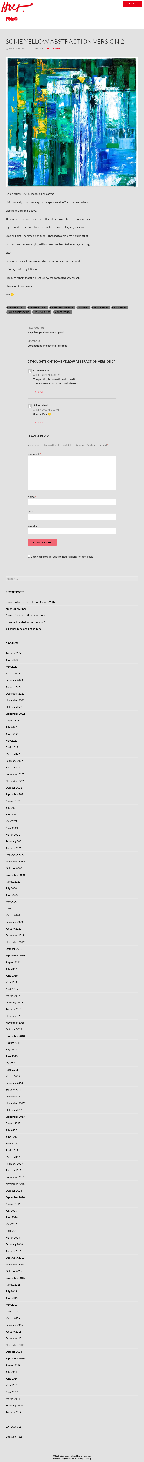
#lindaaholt (101, 307)
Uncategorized (14, 1436)
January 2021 (13, 848)
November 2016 (15, 1183)
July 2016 (11, 1210)
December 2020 (15, 854)
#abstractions (38, 307)
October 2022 (14, 707)
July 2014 (11, 1371)
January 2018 (13, 1089)
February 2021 (14, 841)
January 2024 (13, 653)
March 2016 (13, 1237)
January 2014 (13, 1412)
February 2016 (14, 1244)
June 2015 (12, 1298)
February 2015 (14, 1324)
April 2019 (12, 989)
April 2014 (12, 1392)
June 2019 (12, 975)
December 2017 (15, 1096)
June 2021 (12, 814)
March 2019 (13, 995)
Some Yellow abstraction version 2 (26, 622)
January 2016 (13, 1251)
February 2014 (14, 1405)
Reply (40, 391)
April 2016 (12, 1230)
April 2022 (12, 747)
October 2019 (14, 948)
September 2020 (15, 874)
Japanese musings (16, 608)
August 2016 (13, 1203)
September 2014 (15, 1358)
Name (32, 496)
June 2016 (12, 1217)
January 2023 (13, 686)
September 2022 (15, 713)
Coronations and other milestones (47, 343)
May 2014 (11, 1385)
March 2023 (13, 673)
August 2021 (13, 801)
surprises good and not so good (46, 330)
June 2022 (12, 733)
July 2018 (11, 1049)
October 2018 (14, 1029)
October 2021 (14, 787)
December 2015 (15, 1257)
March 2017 (13, 1156)
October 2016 (14, 1190)
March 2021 (13, 834)
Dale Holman (41, 370)
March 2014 (13, 1398)
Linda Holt (38, 48)
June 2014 (12, 1378)
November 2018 (15, 1022)
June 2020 (12, 895)
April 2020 (12, 908)
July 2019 (11, 968)
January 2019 (13, 1009)
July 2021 (11, 807)
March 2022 (13, 754)
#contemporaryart (63, 307)
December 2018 (15, 1015)
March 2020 (13, 915)
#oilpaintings (62, 312)
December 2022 (15, 693)
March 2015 (13, 1318)
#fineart (84, 307)
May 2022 (11, 740)
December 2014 (15, 1338)
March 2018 (13, 1076)
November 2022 (15, 700)
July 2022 (11, 727)
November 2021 (15, 780)
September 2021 (15, 794)
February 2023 (14, 680)
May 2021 (11, 821)
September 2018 (15, 1036)
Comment (34, 453)
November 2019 (15, 942)
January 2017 (13, 1170)
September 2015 (15, 1277)
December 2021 (15, 774)
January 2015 (13, 1331)
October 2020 (14, 868)
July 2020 (11, 888)
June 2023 (12, 660)
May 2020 (11, 901)
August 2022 (13, 720)
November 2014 (15, 1345)
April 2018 (12, 1069)
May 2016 (11, 1224)
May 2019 (11, 982)
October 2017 (14, 1109)
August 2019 (13, 962)
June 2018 (12, 1056)
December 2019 (15, 935)
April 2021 (12, 827)
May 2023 (11, 666)
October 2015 (14, 1271)
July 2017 (11, 1130)
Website (32, 526)
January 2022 (13, 767)
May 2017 (11, 1143)
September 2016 (15, 1197)
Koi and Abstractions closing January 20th (30, 601)
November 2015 (15, 1264)
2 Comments (57, 48)
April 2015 (12, 1311)
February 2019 (14, 1002)
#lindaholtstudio (19, 312)
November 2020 (15, 861)
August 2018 (13, 1042)
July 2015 (11, 1291)
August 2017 (13, 1123)
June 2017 (12, 1136)
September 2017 (15, 1116)
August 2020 (13, 881)
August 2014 (13, 1365)
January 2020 (13, 928)
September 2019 (15, 955)
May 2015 (11, 1304)
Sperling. (87, 1459)
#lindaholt (120, 307)
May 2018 (11, 1062)
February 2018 (14, 1083)
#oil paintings (42, 312)
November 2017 (15, 1103)
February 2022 (14, 760)
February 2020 (14, 921)
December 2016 (15, 1177)
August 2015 (13, 1284)
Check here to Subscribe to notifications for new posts (61, 556)
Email (32, 511)
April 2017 (12, 1150)
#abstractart (17, 307)
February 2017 (14, 1163)
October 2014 (14, 1351)
